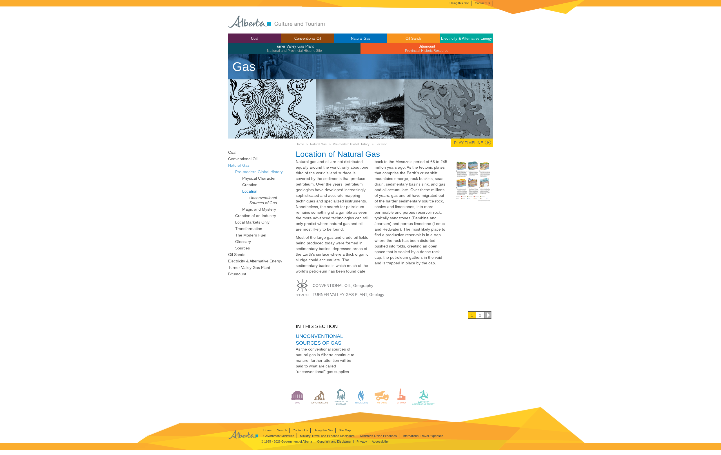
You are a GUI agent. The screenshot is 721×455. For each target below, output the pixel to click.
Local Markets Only (252, 222)
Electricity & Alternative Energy (466, 38)
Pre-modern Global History (351, 144)
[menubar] (360, 44)
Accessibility (380, 441)
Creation (249, 184)
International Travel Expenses (422, 436)
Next (487, 315)
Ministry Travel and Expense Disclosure (327, 436)
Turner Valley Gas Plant (294, 48)
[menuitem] (254, 38)
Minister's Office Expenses (378, 436)
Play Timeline (468, 142)
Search (282, 430)
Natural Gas (360, 38)
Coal (254, 38)
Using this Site (459, 3)
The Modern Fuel (250, 235)
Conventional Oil (307, 38)
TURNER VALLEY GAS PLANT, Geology (348, 294)
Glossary (243, 241)
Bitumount (426, 48)
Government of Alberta (296, 441)
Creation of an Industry (255, 215)
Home (300, 144)
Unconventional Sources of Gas (263, 200)
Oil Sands (414, 38)
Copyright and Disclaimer (334, 441)
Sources (242, 248)
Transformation (248, 228)
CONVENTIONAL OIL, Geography (343, 285)
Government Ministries (278, 436)
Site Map (345, 430)
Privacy (362, 441)
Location (249, 191)
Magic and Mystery (259, 209)
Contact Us (482, 3)
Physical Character (259, 178)
